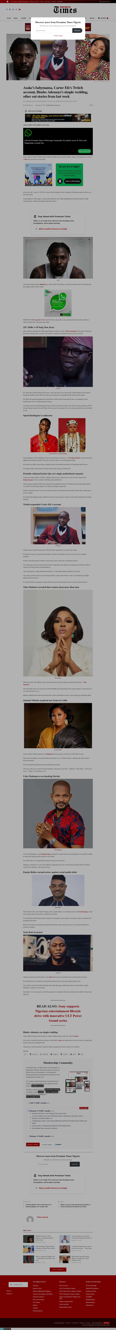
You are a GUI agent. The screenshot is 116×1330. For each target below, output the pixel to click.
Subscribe (77, 30)
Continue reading (58, 35)
